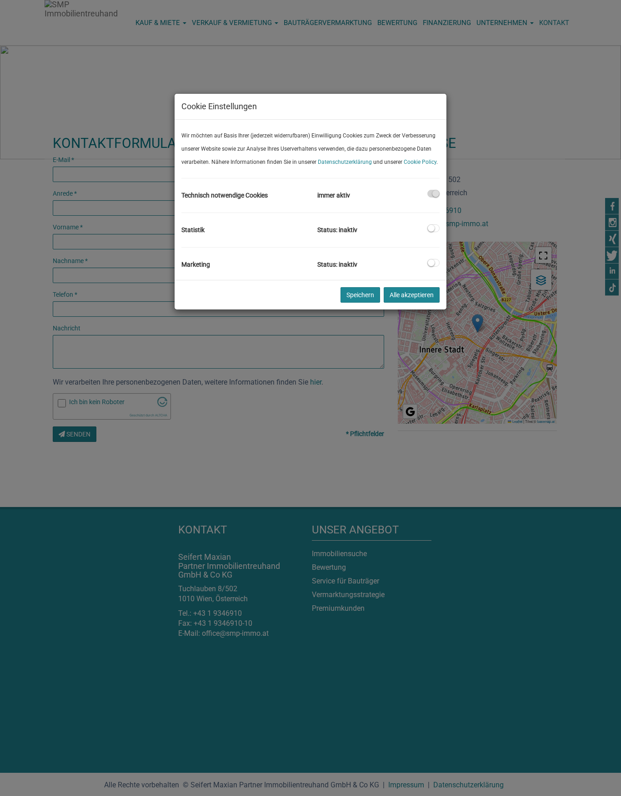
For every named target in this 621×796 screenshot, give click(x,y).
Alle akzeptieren (412, 295)
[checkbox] (433, 194)
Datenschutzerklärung (345, 162)
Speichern (360, 295)
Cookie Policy (420, 162)
